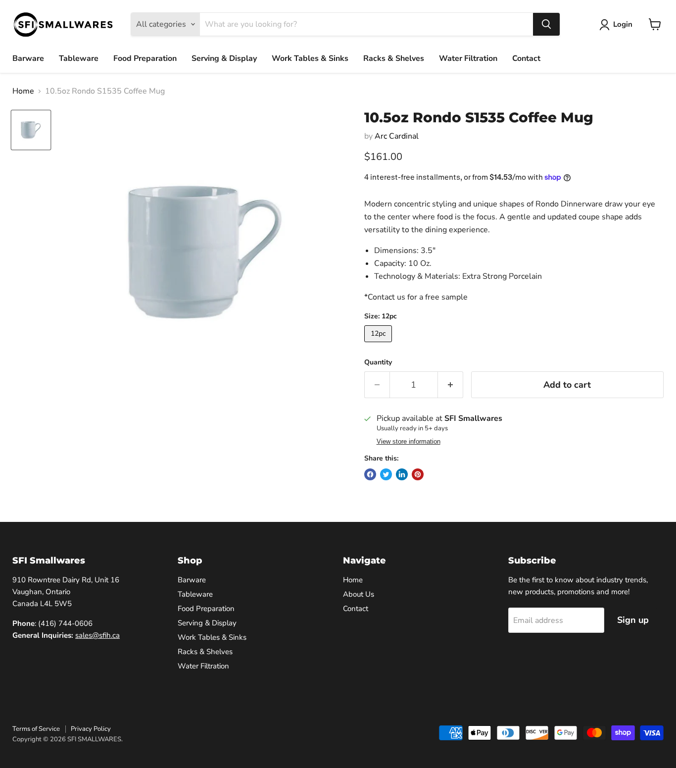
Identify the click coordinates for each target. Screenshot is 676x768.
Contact (526, 58)
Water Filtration (468, 58)
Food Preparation (145, 58)
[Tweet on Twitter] (386, 474)
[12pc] (379, 344)
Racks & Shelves (393, 58)
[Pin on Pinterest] (418, 474)
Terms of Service (36, 728)
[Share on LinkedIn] (402, 474)
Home (23, 91)
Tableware (78, 58)
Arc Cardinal (397, 136)
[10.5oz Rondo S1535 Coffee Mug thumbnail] (30, 130)
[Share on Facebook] (370, 474)
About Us (358, 594)
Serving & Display (224, 58)
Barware (28, 58)
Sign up (633, 620)
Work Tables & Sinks (310, 58)
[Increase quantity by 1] (450, 385)
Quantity (378, 362)
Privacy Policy (91, 728)
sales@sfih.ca (97, 635)
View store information (408, 441)
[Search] (546, 24)
